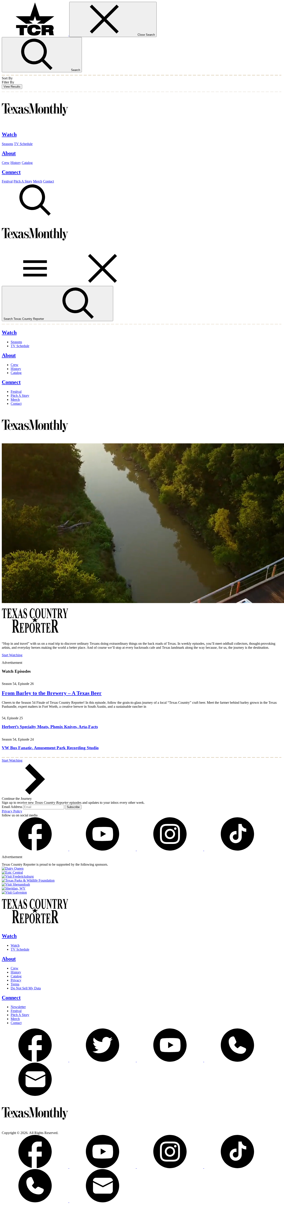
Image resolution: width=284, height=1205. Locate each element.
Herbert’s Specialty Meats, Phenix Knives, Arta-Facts (50, 726)
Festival (7, 181)
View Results (12, 86)
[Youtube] (103, 849)
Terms (15, 984)
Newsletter (18, 1007)
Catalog (27, 163)
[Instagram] (170, 849)
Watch (9, 936)
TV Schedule (23, 144)
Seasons (7, 144)
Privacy (16, 980)
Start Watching (12, 655)
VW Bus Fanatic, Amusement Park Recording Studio (50, 747)
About (9, 959)
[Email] (35, 1095)
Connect (11, 998)
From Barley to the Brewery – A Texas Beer (52, 693)
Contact (48, 181)
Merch (37, 181)
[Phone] (237, 1060)
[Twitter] (103, 1060)
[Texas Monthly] (35, 125)
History (15, 163)
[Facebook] (35, 849)
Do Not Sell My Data (26, 988)
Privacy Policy (12, 811)
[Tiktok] (237, 849)
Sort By (7, 78)
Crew (6, 163)
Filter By (8, 82)
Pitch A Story (23, 181)
